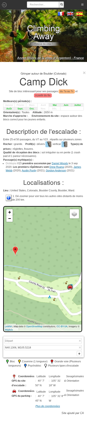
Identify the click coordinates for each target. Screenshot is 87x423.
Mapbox (9, 329)
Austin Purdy (29, 170)
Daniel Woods (60, 163)
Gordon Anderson (56, 170)
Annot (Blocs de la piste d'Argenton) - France (50, 58)
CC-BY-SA (62, 326)
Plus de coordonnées (47, 406)
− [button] (9, 218)
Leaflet (8, 326)
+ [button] (9, 212)
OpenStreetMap (34, 326)
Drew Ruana (56, 167)
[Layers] (74, 213)
